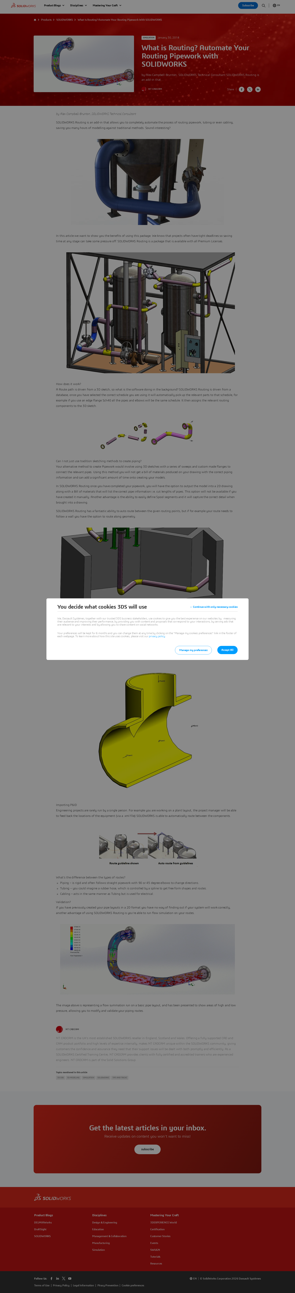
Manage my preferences (193, 650)
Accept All (227, 650)
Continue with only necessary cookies (215, 607)
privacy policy (157, 636)
